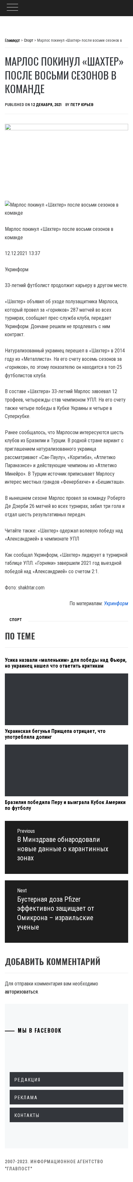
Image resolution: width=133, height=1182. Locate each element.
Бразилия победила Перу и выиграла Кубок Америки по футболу (65, 805)
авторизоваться (21, 992)
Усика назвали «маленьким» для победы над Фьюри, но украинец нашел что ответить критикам (66, 663)
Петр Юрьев (81, 104)
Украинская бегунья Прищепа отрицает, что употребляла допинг (55, 734)
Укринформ (116, 603)
